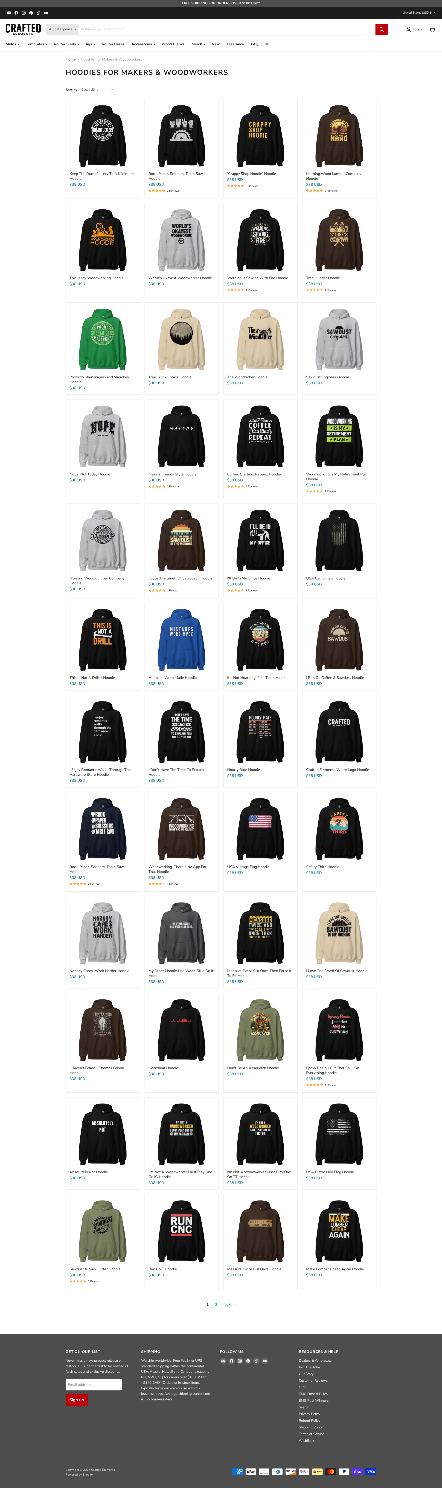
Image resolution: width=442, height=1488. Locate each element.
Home (71, 59)
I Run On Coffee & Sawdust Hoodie (335, 677)
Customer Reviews (313, 1380)
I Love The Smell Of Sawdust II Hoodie (180, 578)
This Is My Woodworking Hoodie (97, 278)
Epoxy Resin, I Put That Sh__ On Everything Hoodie (332, 1070)
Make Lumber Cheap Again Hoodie (335, 1269)
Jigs (89, 44)
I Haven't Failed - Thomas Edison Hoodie (97, 1070)
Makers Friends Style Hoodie (172, 474)
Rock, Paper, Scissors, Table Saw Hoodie (97, 869)
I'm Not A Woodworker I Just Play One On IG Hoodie (180, 1174)
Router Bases (113, 44)
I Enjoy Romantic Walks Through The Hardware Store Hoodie (100, 772)
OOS (302, 1387)
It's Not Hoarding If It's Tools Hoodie (257, 677)
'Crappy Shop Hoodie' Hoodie (251, 173)
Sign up (76, 1400)
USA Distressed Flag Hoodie (330, 1172)
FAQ (255, 44)
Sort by (71, 90)
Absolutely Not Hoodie (89, 1172)
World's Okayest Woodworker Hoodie (180, 278)
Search (304, 1407)
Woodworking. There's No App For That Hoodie (177, 869)
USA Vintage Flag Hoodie (248, 866)
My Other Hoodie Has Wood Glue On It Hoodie (180, 973)
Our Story (306, 1374)
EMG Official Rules (313, 1394)
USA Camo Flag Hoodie (326, 578)
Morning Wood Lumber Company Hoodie (333, 176)
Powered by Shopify (79, 1475)
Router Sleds (65, 44)
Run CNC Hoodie (162, 1269)
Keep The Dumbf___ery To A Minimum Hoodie (102, 176)
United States (418, 13)
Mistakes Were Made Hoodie (172, 677)
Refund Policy (309, 1420)
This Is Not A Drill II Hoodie (92, 677)
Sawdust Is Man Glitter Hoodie (95, 1269)
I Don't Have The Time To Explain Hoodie (176, 772)
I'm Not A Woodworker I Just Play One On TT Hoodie (259, 1174)
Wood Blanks (173, 44)
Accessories (142, 44)
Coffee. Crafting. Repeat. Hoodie (254, 474)
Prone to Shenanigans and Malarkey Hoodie (99, 380)
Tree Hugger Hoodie (323, 278)
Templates (35, 44)
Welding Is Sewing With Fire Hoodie (257, 278)
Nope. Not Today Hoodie (90, 474)
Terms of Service (311, 1434)
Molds (11, 44)
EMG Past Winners (314, 1400)
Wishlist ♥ (306, 1440)
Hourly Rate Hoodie (243, 769)
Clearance (235, 44)
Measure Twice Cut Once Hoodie (254, 1269)
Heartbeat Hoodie (163, 1068)
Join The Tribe (309, 1367)
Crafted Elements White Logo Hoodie (337, 769)
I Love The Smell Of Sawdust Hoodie (336, 970)
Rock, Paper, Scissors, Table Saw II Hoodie (177, 176)
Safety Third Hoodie (322, 866)
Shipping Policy (311, 1427)
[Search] (381, 29)
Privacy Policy (309, 1414)
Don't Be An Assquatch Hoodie (253, 1068)
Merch (197, 44)
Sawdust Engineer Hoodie (327, 377)
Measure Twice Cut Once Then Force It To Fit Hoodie (259, 973)
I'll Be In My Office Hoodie (248, 578)
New (216, 44)
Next (228, 1304)
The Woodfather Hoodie (247, 377)
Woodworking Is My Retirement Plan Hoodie (337, 477)
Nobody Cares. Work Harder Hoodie (99, 970)
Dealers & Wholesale (315, 1360)
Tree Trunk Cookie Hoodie (170, 377)
